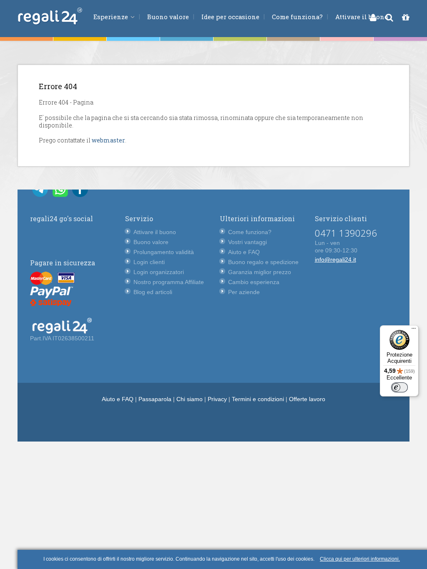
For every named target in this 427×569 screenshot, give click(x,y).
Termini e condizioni (258, 399)
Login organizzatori (158, 272)
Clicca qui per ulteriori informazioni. (360, 559)
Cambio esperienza (253, 282)
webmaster (108, 140)
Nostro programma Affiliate (168, 282)
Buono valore (168, 16)
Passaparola (154, 399)
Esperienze (111, 16)
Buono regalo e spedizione (263, 262)
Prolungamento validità (163, 252)
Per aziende (244, 292)
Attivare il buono (361, 16)
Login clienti (149, 262)
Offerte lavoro (307, 399)
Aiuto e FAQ (244, 252)
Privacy (217, 399)
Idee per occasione (230, 16)
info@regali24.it (335, 259)
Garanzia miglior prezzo (259, 272)
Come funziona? (297, 16)
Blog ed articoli (152, 292)
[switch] (399, 387)
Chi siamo (189, 399)
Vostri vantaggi (247, 242)
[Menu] (414, 330)
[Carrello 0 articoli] (405, 17)
